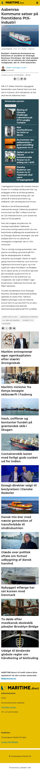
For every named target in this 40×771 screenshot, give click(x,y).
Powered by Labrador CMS (20, 768)
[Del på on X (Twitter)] (18, 78)
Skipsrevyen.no (8, 678)
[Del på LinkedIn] (21, 78)
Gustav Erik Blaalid (9, 742)
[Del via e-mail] (24, 78)
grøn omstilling (9, 317)
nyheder (6, 324)
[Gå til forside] (17, 3)
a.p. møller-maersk (11, 320)
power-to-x (10, 105)
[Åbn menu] (37, 3)
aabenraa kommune (29, 317)
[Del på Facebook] (14, 78)
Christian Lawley (8, 707)
